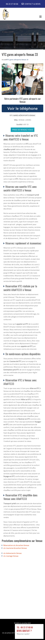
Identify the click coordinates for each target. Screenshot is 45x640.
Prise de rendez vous (22, 129)
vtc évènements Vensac (12, 553)
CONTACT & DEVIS (32, 4)
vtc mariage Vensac (10, 556)
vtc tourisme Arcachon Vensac (15, 548)
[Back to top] (39, 634)
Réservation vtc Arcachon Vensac (16, 545)
